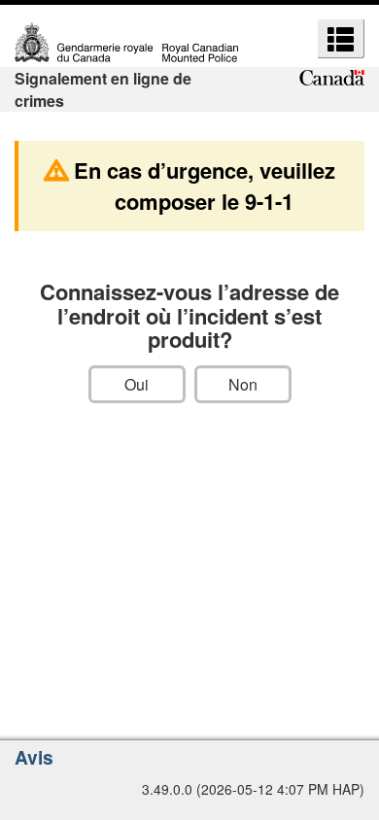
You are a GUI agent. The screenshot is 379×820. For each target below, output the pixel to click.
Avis (34, 756)
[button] (340, 38)
